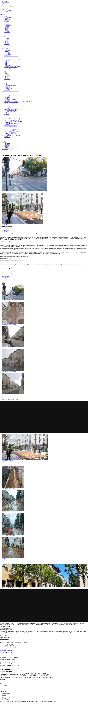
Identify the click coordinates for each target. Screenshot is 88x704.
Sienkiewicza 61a (7, 95)
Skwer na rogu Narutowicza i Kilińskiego (11, 67)
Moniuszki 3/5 (6, 146)
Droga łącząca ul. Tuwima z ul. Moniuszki (11, 148)
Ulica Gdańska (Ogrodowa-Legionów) (10, 126)
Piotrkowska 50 (7, 140)
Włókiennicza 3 (7, 28)
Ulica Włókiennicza (7, 46)
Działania (4, 9)
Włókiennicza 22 (7, 38)
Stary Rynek (6, 81)
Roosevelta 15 (6, 104)
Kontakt (3, 694)
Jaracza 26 (6, 18)
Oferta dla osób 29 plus (8, 152)
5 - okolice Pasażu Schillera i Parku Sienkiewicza (10, 91)
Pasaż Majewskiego (7, 43)
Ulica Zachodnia (7, 90)
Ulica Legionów (7, 82)
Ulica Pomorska (7, 86)
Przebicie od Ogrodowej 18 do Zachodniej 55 (11, 131)
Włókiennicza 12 (7, 34)
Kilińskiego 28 (6, 21)
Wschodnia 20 (6, 73)
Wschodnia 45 (6, 39)
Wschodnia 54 (6, 42)
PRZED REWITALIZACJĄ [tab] (7, 274)
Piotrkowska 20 (7, 137)
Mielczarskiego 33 (7, 117)
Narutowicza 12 (7, 50)
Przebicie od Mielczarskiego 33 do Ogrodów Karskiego (13, 118)
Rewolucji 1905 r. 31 (7, 26)
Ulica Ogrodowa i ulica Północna (9, 84)
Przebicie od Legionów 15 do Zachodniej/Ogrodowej (13, 129)
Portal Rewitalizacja (5, 8)
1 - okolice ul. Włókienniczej (7, 10)
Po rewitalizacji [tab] (4, 231)
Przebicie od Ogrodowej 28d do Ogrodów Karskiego (13, 121)
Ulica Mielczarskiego (7, 124)
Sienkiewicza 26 (7, 53)
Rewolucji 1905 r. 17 (7, 24)
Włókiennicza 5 (7, 30)
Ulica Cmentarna (7, 122)
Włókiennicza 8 (7, 33)
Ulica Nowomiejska (7, 83)
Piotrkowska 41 (7, 139)
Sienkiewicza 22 (7, 52)
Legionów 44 (6, 114)
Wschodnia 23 (6, 74)
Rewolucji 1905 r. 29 (7, 25)
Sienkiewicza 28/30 (7, 54)
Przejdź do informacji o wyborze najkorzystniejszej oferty (9, 657)
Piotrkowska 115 (7, 93)
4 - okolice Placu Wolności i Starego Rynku (9, 69)
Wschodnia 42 (6, 77)
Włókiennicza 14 (7, 35)
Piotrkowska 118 (7, 94)
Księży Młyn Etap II (7, 144)
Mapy (3, 689)
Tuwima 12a (6, 55)
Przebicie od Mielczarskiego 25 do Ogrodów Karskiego (13, 119)
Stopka (3, 3)
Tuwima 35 (6, 62)
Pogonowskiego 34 (7, 19)
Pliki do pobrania (5, 688)
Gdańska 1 (6, 112)
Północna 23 (6, 72)
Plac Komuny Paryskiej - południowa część (11, 102)
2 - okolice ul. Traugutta (6, 48)
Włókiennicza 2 (7, 27)
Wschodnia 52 (6, 41)
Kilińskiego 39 (6, 60)
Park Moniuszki (7, 65)
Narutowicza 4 (6, 49)
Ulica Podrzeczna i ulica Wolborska (10, 85)
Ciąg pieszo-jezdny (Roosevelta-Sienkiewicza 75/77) (12, 109)
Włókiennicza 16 (7, 37)
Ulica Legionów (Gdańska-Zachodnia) (10, 132)
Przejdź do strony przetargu (4, 639)
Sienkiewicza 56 (7, 106)
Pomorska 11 (6, 70)
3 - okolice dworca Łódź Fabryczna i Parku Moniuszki (11, 59)
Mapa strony (4, 695)
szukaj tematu (12, 6)
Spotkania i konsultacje (6, 681)
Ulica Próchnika (7, 87)
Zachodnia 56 (6, 78)
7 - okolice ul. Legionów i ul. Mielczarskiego (9, 111)
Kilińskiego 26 (6, 20)
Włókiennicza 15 (7, 36)
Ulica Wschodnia (5, 11)
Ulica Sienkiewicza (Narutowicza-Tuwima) (11, 56)
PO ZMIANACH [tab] (5, 277)
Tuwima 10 (6, 147)
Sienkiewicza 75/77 (7, 107)
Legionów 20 (6, 128)
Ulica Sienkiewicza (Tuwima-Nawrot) (10, 99)
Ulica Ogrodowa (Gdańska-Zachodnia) (10, 133)
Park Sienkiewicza (7, 97)
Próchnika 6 (6, 136)
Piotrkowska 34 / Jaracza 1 (8, 138)
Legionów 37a (6, 113)
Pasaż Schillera (6, 100)
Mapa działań (4, 16)
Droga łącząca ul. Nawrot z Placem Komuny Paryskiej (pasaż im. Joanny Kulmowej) (18, 101)
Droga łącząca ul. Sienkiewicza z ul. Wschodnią (12, 58)
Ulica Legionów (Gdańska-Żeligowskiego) (11, 123)
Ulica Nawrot (6, 98)
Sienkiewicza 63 (7, 96)
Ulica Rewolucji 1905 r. (8, 88)
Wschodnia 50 (6, 40)
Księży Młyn (4, 142)
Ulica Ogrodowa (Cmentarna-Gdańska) (10, 125)
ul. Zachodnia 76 (5, 149)
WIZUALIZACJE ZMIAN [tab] (6, 275)
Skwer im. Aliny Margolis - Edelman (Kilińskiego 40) (13, 66)
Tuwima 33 (6, 61)
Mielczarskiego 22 (7, 116)
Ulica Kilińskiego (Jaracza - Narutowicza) (11, 68)
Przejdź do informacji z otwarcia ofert (6, 650)
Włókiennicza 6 (7, 31)
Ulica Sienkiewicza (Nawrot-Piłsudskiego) (11, 110)
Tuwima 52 (6, 64)
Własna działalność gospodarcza (9, 151)
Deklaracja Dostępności (6, 693)
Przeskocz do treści (5, 2)
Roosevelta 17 (6, 105)
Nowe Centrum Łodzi (6, 145)
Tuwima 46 (6, 63)
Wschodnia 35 (6, 76)
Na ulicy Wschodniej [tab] (5, 230)
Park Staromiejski (7, 79)
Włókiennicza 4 (7, 29)
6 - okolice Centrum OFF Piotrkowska (8, 103)
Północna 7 (6, 71)
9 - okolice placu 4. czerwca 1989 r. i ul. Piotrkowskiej (11, 135)
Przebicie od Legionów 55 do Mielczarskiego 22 (12, 120)
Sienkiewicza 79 (7, 108)
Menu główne (4, 1)
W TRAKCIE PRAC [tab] (5, 276)
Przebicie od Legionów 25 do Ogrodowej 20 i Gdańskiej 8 (13, 130)
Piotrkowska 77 (7, 51)
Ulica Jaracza (6, 44)
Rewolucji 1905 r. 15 (7, 23)
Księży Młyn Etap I (7, 143)
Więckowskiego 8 (7, 141)
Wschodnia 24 (6, 75)
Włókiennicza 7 (7, 32)
